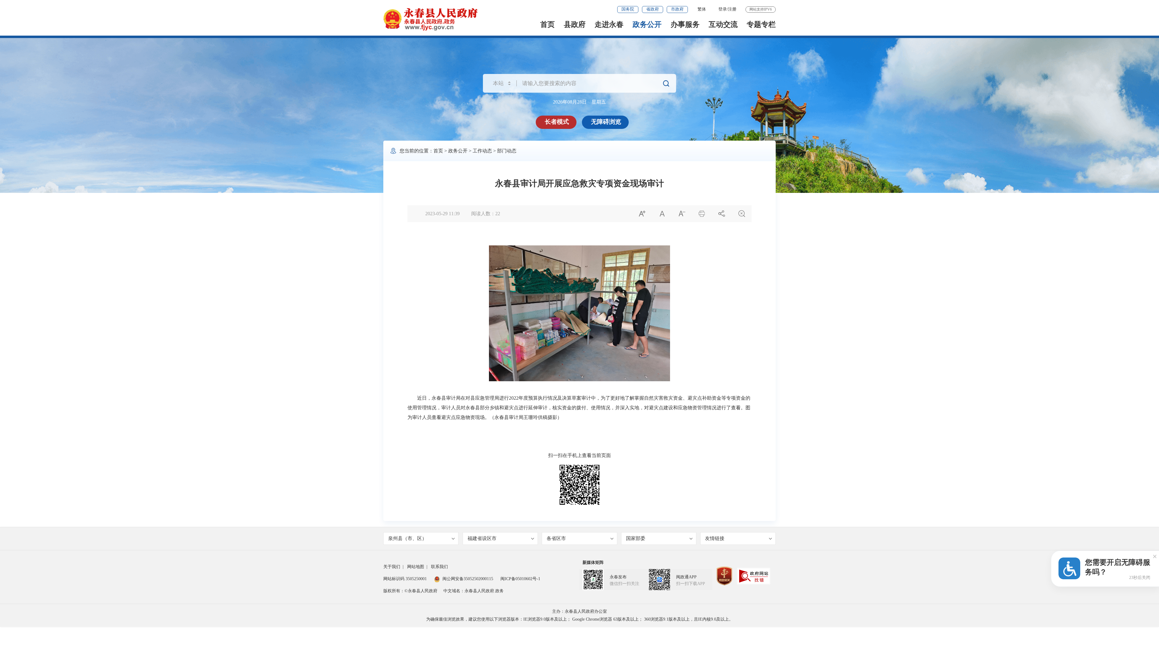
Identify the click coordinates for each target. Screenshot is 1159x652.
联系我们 (439, 566)
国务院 (627, 9)
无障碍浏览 (606, 121)
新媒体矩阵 (593, 562)
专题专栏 (761, 24)
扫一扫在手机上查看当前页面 (579, 455)
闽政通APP (686, 577)
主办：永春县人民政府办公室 (579, 611)
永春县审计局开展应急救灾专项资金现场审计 (579, 183)
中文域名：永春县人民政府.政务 (473, 591)
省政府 (652, 9)
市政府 (677, 9)
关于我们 (391, 566)
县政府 (575, 24)
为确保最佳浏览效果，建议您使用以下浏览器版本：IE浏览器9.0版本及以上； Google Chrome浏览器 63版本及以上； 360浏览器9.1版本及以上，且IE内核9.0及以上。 (579, 619)
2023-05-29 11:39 (442, 213)
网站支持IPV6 (760, 9)
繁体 (702, 9)
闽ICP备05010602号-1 (520, 579)
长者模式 (557, 121)
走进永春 (609, 24)
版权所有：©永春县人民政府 (410, 591)
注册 (732, 9)
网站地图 (415, 566)
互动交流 (723, 24)
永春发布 (618, 577)
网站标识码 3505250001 (405, 579)
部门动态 (506, 150)
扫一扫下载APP (690, 583)
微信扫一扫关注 (624, 583)
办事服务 (685, 24)
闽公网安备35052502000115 (467, 579)
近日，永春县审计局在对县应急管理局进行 (463, 398)
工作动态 (482, 150)
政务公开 (647, 24)
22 (497, 213)
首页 (547, 24)
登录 (722, 9)
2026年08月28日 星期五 (579, 101)
